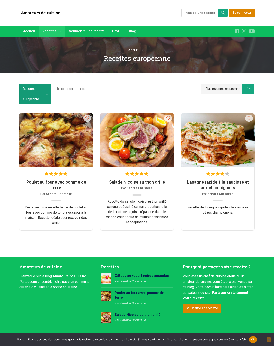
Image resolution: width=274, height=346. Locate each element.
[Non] (269, 339)
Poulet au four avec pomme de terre (56, 185)
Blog (132, 31)
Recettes (49, 31)
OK (253, 339)
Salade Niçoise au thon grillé (137, 182)
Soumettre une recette (87, 31)
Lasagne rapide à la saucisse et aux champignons (218, 185)
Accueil (29, 31)
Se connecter (242, 13)
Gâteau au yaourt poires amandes (142, 276)
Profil (116, 31)
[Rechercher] (223, 13)
